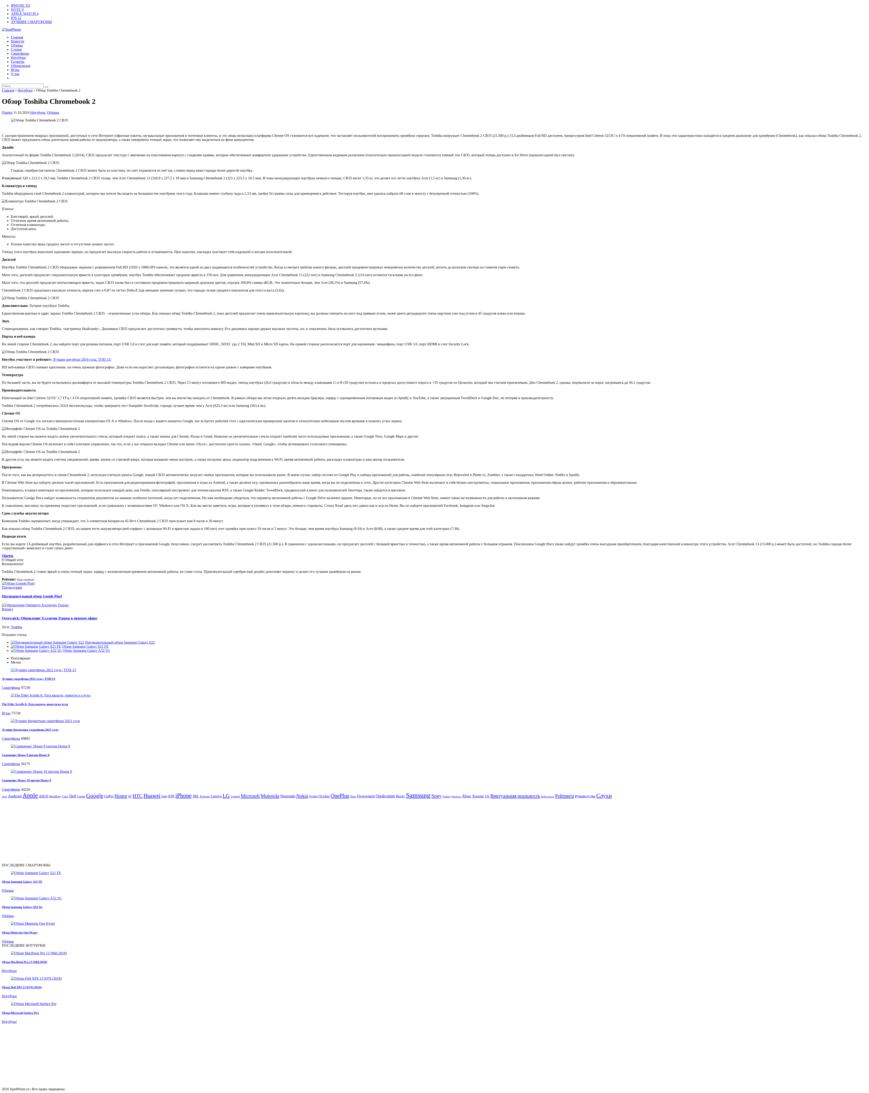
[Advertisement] (40, 830)
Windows (456, 796)
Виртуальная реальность (515, 795)
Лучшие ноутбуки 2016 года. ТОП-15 (81, 359)
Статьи (16, 49)
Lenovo (216, 796)
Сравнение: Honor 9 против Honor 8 (26, 755)
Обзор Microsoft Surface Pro (20, 1013)
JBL (196, 796)
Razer (400, 796)
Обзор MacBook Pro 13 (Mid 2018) (24, 962)
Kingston (205, 796)
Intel (164, 796)
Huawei (151, 796)
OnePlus (340, 795)
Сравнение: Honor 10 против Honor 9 (26, 780)
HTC (138, 796)
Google (94, 795)
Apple (30, 795)
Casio (65, 796)
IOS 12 (16, 18)
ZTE (487, 796)
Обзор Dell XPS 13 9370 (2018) (22, 987)
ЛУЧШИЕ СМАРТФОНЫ (31, 22)
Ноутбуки (18, 57)
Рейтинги (564, 796)
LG (226, 796)
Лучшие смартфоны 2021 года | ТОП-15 (28, 678)
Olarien (7, 112)
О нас (15, 74)
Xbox (466, 796)
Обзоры (17, 45)
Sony (436, 796)
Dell (72, 796)
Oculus (324, 796)
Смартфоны (20, 53)
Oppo (353, 796)
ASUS (43, 796)
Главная (17, 37)
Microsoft (250, 796)
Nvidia (313, 796)
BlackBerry (55, 796)
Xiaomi (478, 796)
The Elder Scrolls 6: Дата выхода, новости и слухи (35, 704)
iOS (171, 796)
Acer (4, 796)
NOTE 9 (17, 10)
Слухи (604, 795)
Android (14, 796)
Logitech (235, 796)
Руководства (585, 796)
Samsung (418, 795)
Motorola (270, 796)
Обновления (20, 66)
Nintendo (287, 796)
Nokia (302, 795)
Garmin (81, 796)
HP (130, 796)
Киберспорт (547, 796)
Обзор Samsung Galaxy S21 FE (85, 646)
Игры (15, 70)
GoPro (109, 796)
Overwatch (366, 796)
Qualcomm (385, 796)
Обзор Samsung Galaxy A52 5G (86, 650)
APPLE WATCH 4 (24, 14)
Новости (17, 41)
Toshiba (16, 627)
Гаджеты (17, 62)
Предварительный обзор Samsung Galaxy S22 (120, 642)
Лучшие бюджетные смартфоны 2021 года (30, 729)
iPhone (183, 795)
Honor (121, 796)
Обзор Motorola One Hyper (20, 932)
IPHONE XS (20, 5)
